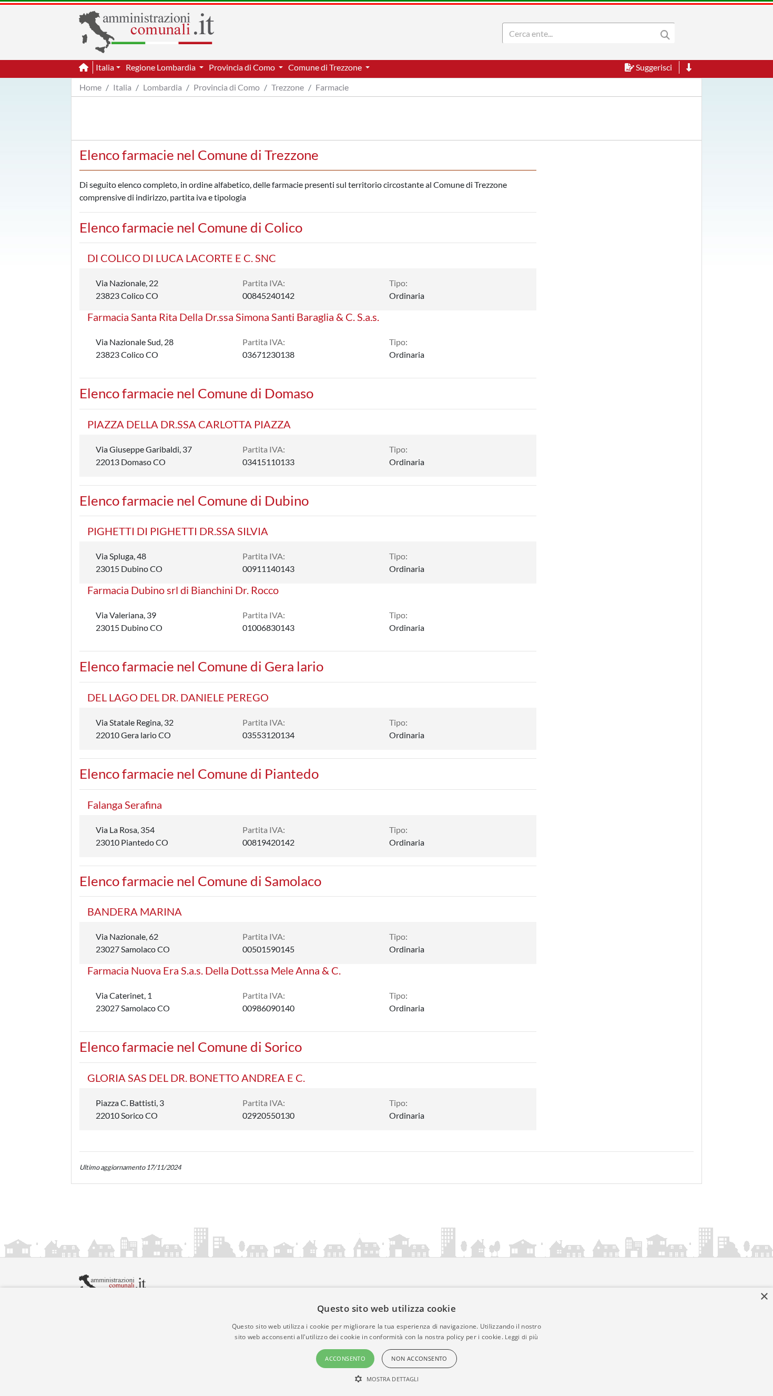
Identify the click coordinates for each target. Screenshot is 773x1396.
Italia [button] (105, 67)
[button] (386, 1378)
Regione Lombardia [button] (161, 67)
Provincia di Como (227, 87)
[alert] (386, 1342)
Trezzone (287, 87)
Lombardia (162, 87)
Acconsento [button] (345, 1358)
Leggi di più (521, 1337)
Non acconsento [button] (419, 1358)
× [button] (764, 1297)
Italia (122, 87)
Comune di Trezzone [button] (325, 67)
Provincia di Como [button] (243, 67)
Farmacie (332, 87)
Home (90, 87)
